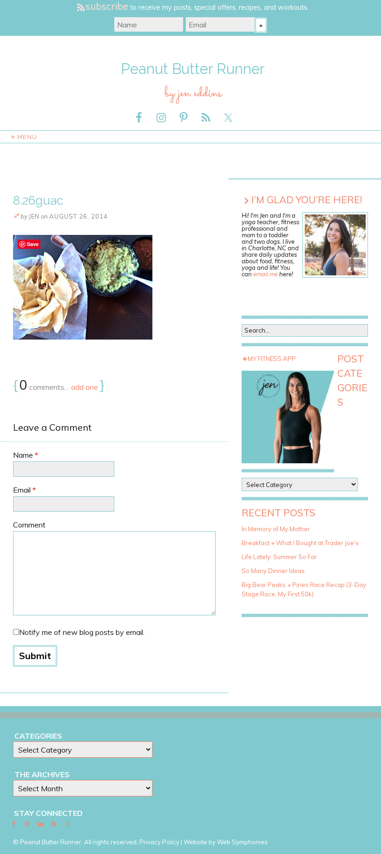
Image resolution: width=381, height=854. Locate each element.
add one (84, 387)
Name (25, 455)
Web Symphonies (242, 842)
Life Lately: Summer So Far (279, 556)
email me (265, 274)
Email (24, 489)
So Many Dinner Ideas (273, 570)
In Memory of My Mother (276, 529)
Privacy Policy (159, 842)
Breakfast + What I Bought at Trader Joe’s (300, 543)
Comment (29, 524)
